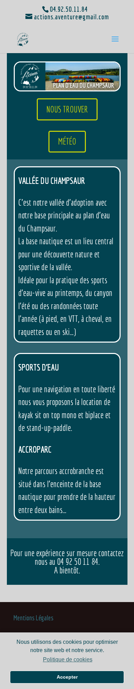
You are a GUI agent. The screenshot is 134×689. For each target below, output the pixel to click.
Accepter (67, 677)
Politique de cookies (67, 659)
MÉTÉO (67, 141)
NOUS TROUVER (67, 109)
